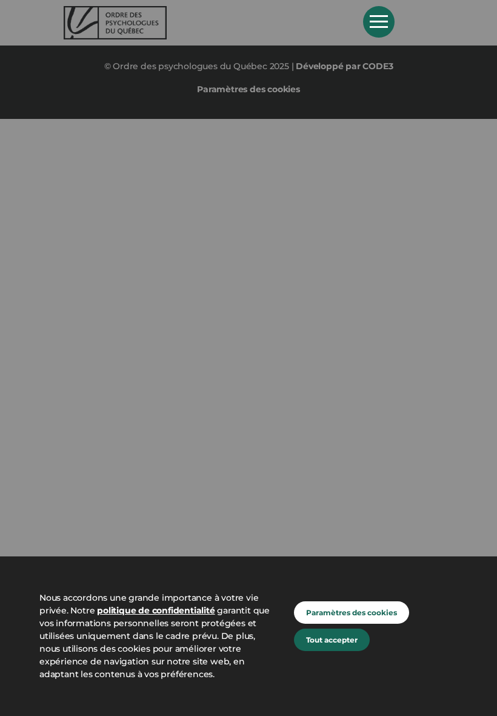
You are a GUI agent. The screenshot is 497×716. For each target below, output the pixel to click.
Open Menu (379, 22)
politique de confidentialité (156, 610)
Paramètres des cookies (351, 612)
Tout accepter (332, 639)
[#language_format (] (205, 22)
